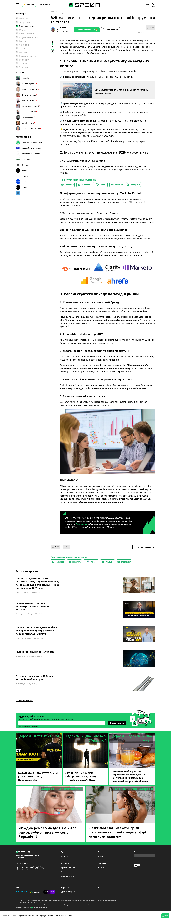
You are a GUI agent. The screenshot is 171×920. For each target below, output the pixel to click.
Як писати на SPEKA (68, 876)
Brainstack (26, 165)
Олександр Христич (61, 28)
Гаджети (23, 52)
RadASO (25, 170)
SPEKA (22, 900)
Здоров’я (23, 67)
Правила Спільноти (68, 868)
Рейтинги (24, 59)
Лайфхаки (24, 44)
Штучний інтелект (28, 37)
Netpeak (25, 193)
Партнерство (102, 872)
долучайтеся (81, 524)
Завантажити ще (24, 700)
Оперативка (25, 22)
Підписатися (112, 29)
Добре (165, 915)
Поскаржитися (125, 547)
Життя (22, 48)
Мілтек (22, 29)
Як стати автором (45, 5)
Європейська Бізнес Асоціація (34, 148)
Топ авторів (30, 5)
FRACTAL (25, 176)
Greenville (26, 159)
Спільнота (62, 13)
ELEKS (24, 182)
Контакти (101, 856)
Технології (24, 63)
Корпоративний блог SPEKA (33, 142)
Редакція (64, 856)
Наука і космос (26, 33)
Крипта (23, 41)
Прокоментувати (145, 547)
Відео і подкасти (27, 56)
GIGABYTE (26, 187)
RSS (99, 888)
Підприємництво (27, 26)
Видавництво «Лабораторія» (33, 154)
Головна (54, 11)
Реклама (101, 868)
